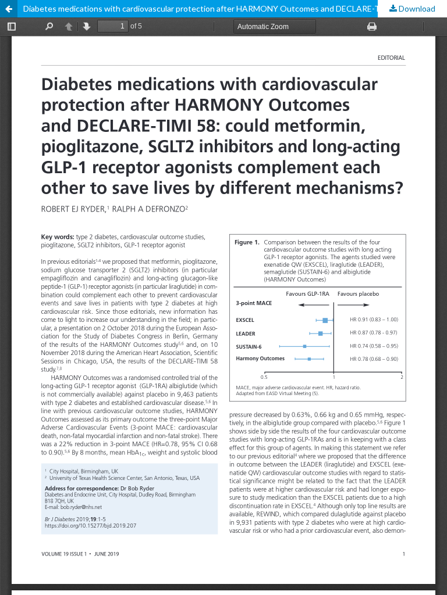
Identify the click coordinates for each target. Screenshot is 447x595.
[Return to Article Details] (8, 8)
